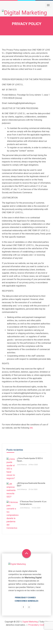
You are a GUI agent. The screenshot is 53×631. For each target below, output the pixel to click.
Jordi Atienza (22, 465)
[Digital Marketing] (24, 13)
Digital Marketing (30, 621)
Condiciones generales (26, 601)
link (31, 428)
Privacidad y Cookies (25, 598)
